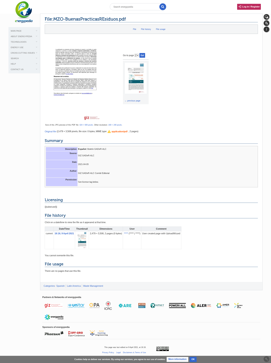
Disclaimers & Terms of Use (134, 352)
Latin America (74, 286)
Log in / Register (251, 7)
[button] (117, 131)
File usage (160, 29)
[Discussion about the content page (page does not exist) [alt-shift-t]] (266, 17)
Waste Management (93, 286)
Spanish (60, 286)
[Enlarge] (127, 96)
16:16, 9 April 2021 (64, 233)
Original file (50, 131)
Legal (118, 352)
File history (146, 29)
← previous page (132, 100)
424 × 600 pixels (86, 125)
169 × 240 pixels (115, 125)
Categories (49, 286)
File (134, 29)
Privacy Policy (108, 352)
